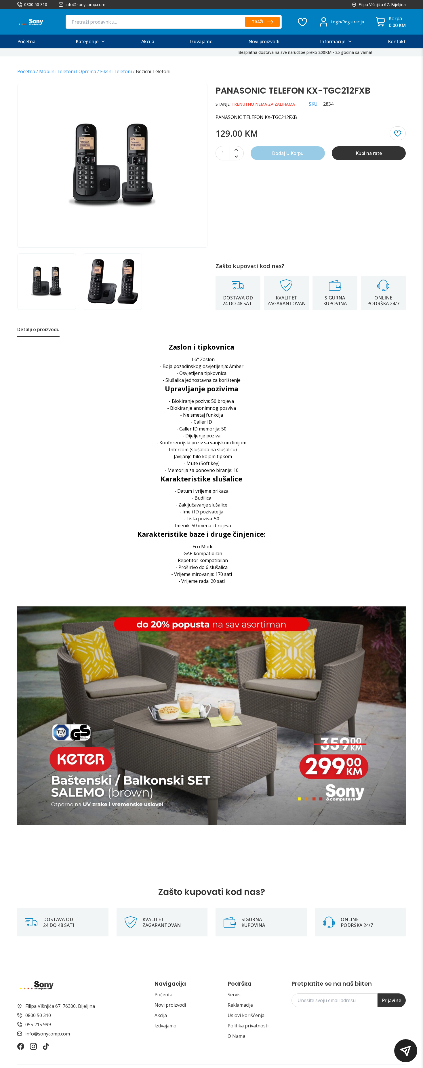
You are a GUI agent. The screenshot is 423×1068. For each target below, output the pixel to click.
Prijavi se (391, 1000)
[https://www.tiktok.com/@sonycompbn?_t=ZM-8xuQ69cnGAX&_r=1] (46, 1046)
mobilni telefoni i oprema (67, 71)
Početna (26, 71)
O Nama (236, 1036)
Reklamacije (240, 1005)
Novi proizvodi (170, 1005)
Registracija (353, 21)
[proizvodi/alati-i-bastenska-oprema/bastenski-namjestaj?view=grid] (211, 715)
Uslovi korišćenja (246, 1015)
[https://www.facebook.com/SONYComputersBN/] (20, 1046)
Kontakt (397, 41)
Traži (257, 21)
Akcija (161, 1015)
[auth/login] (302, 21)
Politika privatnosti (248, 1026)
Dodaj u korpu (288, 153)
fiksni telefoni (116, 71)
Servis (234, 994)
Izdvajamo (165, 1026)
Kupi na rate (369, 153)
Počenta (163, 994)
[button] (405, 1050)
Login (336, 21)
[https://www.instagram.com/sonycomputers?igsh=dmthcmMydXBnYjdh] (33, 1046)
